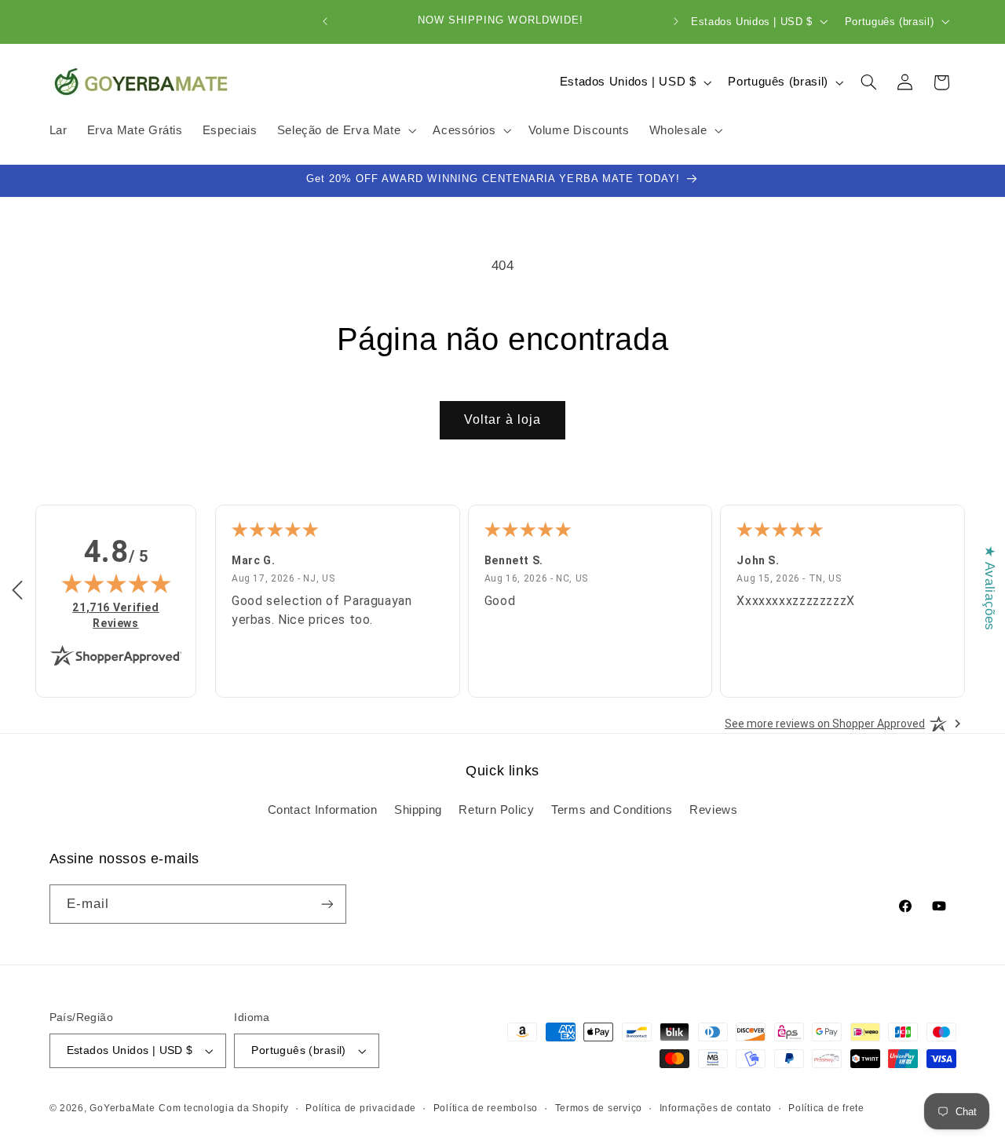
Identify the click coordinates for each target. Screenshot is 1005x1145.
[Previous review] (17, 591)
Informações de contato (716, 1108)
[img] (116, 583)
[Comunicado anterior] (325, 21)
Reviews (713, 810)
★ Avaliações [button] (989, 588)
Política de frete (826, 1108)
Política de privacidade (360, 1108)
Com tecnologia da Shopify (223, 1108)
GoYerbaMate (122, 1108)
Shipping (418, 810)
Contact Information (323, 810)
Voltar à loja (502, 419)
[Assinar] (327, 903)
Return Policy (496, 810)
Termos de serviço (599, 1108)
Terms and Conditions (612, 810)
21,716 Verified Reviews (122, 614)
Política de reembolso (485, 1108)
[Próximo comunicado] (676, 21)
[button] (345, 131)
